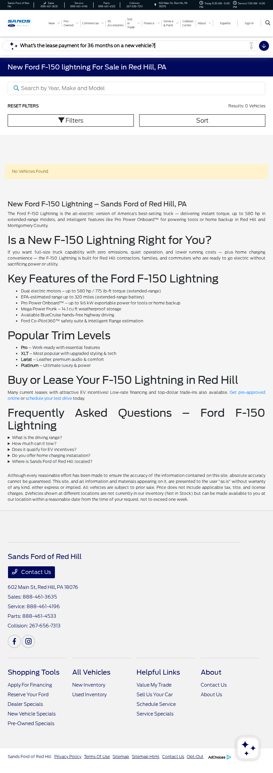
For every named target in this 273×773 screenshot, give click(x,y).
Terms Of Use (97, 756)
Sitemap (121, 756)
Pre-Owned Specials (31, 723)
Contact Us (35, 572)
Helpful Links (158, 672)
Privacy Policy (67, 756)
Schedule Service (156, 704)
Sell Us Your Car (154, 694)
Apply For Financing (30, 685)
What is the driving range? (37, 437)
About (211, 672)
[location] (155, 4)
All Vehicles (91, 672)
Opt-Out (195, 756)
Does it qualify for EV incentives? (44, 449)
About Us (211, 694)
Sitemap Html (145, 756)
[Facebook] (14, 641)
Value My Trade (153, 685)
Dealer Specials (25, 704)
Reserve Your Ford (28, 694)
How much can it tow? (34, 443)
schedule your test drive (49, 398)
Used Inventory (89, 694)
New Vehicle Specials (32, 714)
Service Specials (154, 714)
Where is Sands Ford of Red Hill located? (52, 461)
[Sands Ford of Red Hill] (26, 23)
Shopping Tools (34, 672)
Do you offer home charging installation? (51, 455)
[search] (267, 23)
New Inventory (88, 685)
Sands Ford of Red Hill (30, 756)
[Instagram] (28, 641)
